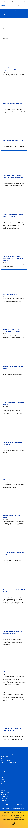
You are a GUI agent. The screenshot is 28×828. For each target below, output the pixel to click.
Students (6, 1)
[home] (3, 5)
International (12, 1)
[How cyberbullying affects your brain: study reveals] (14, 618)
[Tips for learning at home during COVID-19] (14, 539)
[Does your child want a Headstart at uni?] (14, 576)
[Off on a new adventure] (14, 658)
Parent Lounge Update (15, 10)
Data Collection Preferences (6, 788)
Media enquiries (4, 796)
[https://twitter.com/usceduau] (10, 804)
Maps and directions (5, 792)
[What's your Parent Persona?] (14, 90)
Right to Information (5, 785)
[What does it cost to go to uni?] (14, 127)
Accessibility (3, 773)
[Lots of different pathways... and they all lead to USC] (14, 54)
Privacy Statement (18, 817)
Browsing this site (4, 769)
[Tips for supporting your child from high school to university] (14, 162)
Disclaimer (3, 783)
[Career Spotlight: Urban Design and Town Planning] (14, 201)
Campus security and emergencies (8, 754)
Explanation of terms (5, 775)
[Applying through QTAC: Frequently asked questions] (14, 316)
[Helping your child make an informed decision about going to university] (14, 243)
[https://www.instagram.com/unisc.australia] (12, 804)
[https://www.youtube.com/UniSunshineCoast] (18, 804)
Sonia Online (3, 758)
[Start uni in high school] (14, 280)
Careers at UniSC (4, 798)
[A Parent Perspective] (14, 466)
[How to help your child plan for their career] (14, 429)
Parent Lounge (6, 10)
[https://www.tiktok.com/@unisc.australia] (21, 804)
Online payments (4, 756)
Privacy (2, 779)
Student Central (4, 794)
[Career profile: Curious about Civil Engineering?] (14, 715)
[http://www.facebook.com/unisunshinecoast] (7, 804)
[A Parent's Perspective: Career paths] (14, 353)
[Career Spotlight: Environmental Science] (14, 389)
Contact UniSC (4, 800)
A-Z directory (3, 766)
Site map (3, 771)
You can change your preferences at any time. (13, 819)
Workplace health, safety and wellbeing (9, 762)
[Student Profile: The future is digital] (14, 502)
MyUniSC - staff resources (6, 760)
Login (25, 1)
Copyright (3, 781)
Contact (21, 1)
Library (17, 1)
